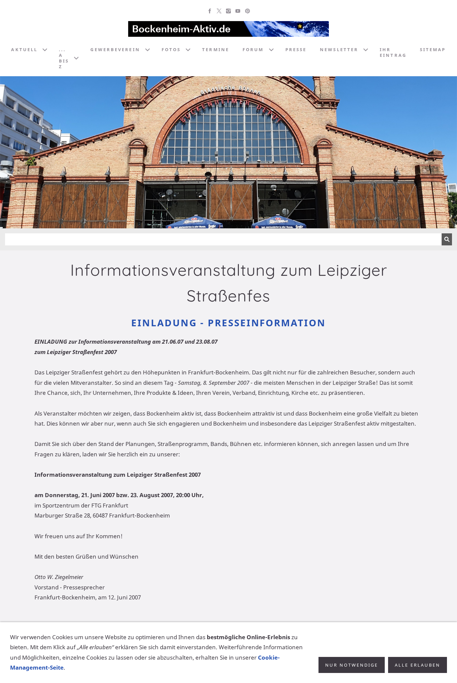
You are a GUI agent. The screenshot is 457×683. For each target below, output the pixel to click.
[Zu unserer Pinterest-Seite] (247, 11)
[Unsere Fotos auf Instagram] (228, 11)
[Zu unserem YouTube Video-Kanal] (238, 11)
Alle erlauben (417, 665)
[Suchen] (447, 239)
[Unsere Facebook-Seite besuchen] (210, 11)
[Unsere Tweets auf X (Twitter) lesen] (219, 11)
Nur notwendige (351, 665)
